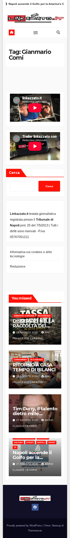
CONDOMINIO (20, 360)
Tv (15, 447)
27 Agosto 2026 (27, 420)
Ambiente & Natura (24, 316)
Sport (51, 442)
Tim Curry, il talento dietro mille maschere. (35, 413)
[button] (58, 32)
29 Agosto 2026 (27, 332)
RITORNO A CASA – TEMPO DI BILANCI (34, 367)
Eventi (30, 442)
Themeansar (35, 530)
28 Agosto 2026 (27, 376)
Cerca (14, 173)
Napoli (41, 442)
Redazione (17, 266)
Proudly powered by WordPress (25, 525)
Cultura (18, 442)
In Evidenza (44, 316)
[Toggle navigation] (35, 32)
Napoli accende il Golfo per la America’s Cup (32, 457)
